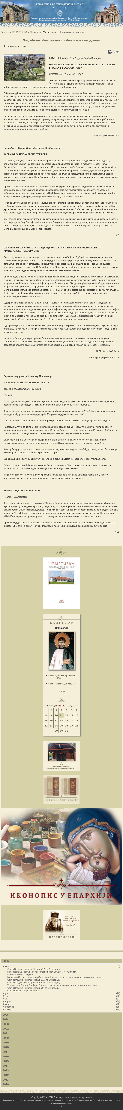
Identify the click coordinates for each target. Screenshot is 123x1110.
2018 (6, 1047)
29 (56, 730)
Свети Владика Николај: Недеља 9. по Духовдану (33, 988)
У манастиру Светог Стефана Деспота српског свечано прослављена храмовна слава (52, 985)
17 (56, 720)
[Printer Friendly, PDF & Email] (113, 52)
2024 (6, 1019)
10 (56, 715)
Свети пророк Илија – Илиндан (23, 990)
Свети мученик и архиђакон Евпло (61, 676)
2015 (6, 1061)
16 (51, 720)
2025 (6, 1014)
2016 (6, 1056)
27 (71, 725)
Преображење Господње (20, 974)
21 (76, 720)
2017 (6, 1051)
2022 (6, 1028)
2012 (6, 1075)
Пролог (61, 691)
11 (61, 715)
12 (66, 715)
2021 (6, 1033)
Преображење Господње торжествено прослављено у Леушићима (41, 971)
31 (66, 730)
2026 (6, 961)
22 (46, 725)
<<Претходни (51, 706)
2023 (6, 1023)
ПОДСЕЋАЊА (19, 32)
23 (51, 725)
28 (76, 725)
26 (66, 725)
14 (76, 715)
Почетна (5, 32)
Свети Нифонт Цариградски (62, 684)
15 (46, 720)
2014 (6, 1065)
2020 (6, 1037)
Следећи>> (73, 706)
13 (71, 715)
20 (71, 720)
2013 (6, 1070)
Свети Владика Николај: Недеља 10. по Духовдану (33, 982)
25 (61, 725)
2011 (6, 1079)
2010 (6, 1084)
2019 (6, 1042)
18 (61, 720)
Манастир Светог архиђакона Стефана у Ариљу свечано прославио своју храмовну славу (54, 977)
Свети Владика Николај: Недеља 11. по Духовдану (33, 980)
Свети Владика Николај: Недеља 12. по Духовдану (33, 969)
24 (56, 725)
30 (61, 730)
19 (66, 720)
